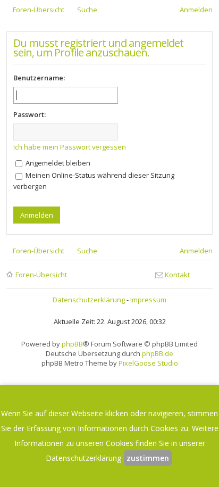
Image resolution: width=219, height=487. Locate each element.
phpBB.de (157, 353)
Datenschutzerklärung (89, 299)
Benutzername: (39, 77)
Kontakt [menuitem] (177, 274)
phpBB (72, 344)
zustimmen (148, 458)
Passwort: (29, 114)
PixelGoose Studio (148, 363)
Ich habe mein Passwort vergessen (69, 147)
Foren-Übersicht (41, 274)
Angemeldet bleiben (57, 163)
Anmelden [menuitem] (196, 9)
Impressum (148, 299)
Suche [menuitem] (87, 9)
